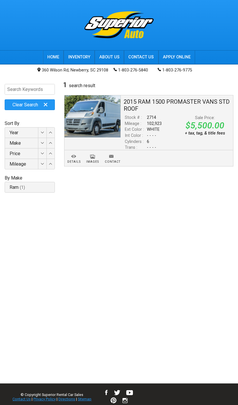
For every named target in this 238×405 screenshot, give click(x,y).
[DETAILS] (73, 153)
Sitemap (84, 399)
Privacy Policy (44, 399)
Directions (66, 399)
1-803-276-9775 (177, 70)
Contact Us (21, 399)
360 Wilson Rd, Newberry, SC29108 (75, 70)
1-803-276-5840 (133, 70)
